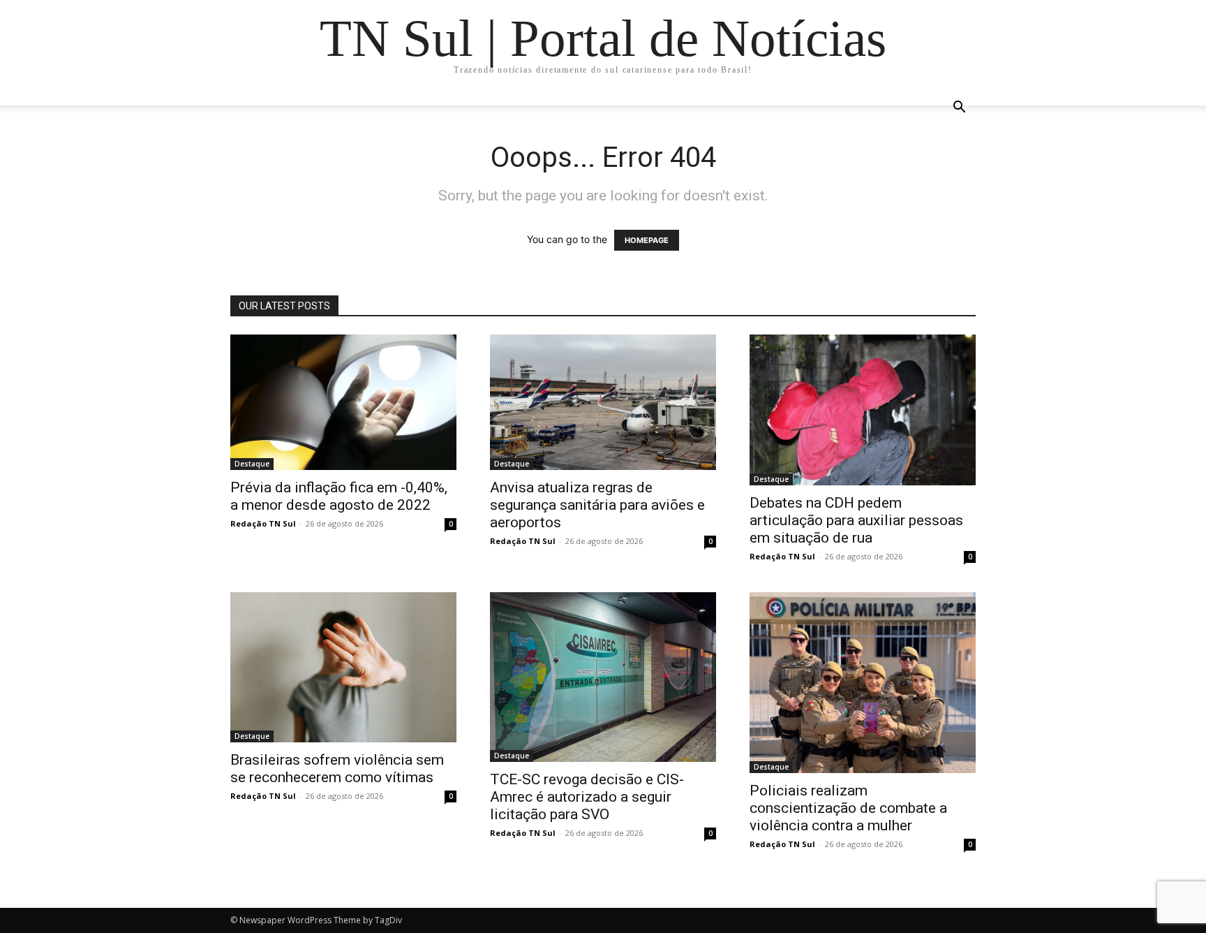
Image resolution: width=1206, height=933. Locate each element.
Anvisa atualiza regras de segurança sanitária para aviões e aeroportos (597, 505)
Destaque (251, 464)
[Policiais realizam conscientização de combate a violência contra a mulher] (863, 682)
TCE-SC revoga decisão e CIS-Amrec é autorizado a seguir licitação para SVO (587, 797)
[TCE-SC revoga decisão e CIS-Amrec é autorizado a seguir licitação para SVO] (603, 677)
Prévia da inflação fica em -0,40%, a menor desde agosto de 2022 (338, 496)
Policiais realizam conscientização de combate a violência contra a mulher (848, 808)
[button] (959, 108)
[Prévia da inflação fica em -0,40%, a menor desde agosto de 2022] (343, 402)
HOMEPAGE (647, 240)
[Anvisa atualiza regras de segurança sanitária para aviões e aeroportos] (603, 402)
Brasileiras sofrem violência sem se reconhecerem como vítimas (337, 768)
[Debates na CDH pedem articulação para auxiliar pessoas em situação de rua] (863, 410)
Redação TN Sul (263, 523)
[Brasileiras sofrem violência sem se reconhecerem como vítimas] (343, 667)
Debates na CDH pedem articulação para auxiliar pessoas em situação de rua (856, 520)
